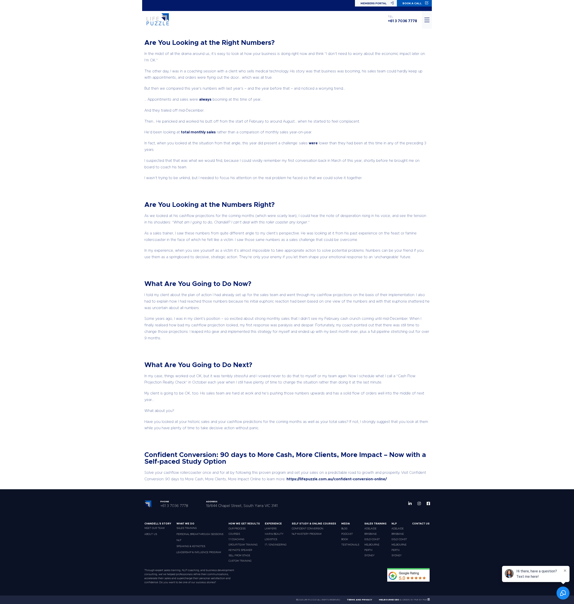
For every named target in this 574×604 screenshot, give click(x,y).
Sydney (369, 555)
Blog (344, 528)
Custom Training (240, 561)
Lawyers (270, 528)
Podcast (347, 534)
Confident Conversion (307, 528)
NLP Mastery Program (307, 534)
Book (344, 539)
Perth (368, 550)
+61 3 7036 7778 (402, 21)
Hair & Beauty (274, 534)
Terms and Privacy (359, 600)
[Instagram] (419, 503)
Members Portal (374, 3)
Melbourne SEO (389, 600)
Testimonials (350, 544)
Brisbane (370, 534)
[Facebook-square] (428, 503)
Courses (234, 534)
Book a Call (412, 3)
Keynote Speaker (240, 550)
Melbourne (371, 544)
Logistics (271, 539)
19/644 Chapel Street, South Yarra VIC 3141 (242, 506)
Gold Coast (372, 539)
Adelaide (370, 528)
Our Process (237, 528)
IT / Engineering (276, 544)
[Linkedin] (410, 503)
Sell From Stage (239, 555)
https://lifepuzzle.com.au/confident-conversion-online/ (337, 479)
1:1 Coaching (236, 539)
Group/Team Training (243, 544)
